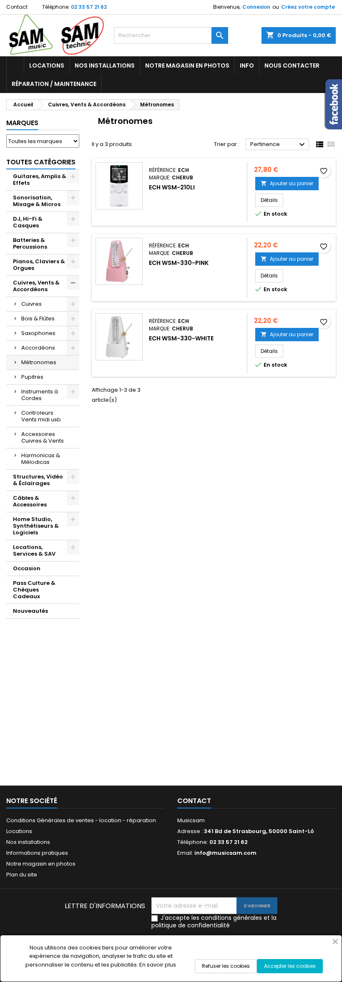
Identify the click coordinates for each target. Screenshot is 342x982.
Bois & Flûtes (38, 318)
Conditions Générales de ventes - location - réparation (81, 820)
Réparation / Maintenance (54, 84)
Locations (46, 65)
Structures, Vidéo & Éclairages (38, 480)
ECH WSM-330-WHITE (181, 338)
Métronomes (38, 362)
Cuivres (31, 304)
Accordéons (38, 348)
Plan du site (21, 875)
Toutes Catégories (40, 162)
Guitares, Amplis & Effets (39, 179)
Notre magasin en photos (187, 65)
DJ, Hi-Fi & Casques (28, 222)
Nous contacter (291, 65)
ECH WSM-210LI (172, 187)
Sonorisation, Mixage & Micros (36, 201)
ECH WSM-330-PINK (179, 263)
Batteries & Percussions (30, 243)
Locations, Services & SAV (34, 550)
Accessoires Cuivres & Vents (42, 437)
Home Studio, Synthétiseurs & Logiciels (36, 525)
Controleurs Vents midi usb (41, 416)
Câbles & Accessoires (30, 501)
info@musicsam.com (225, 853)
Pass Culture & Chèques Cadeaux (34, 589)
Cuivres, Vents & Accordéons (36, 286)
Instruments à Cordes (39, 395)
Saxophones (38, 333)
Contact (17, 6)
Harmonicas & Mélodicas (40, 458)
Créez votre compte (308, 6)
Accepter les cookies (290, 965)
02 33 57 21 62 (89, 6)
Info (247, 65)
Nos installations (105, 65)
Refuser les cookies (226, 965)
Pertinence (278, 145)
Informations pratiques (37, 853)
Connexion (256, 6)
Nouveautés (30, 611)
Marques (22, 123)
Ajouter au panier (287, 183)
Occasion (26, 568)
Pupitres (32, 377)
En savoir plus (157, 965)
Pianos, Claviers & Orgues (39, 264)
